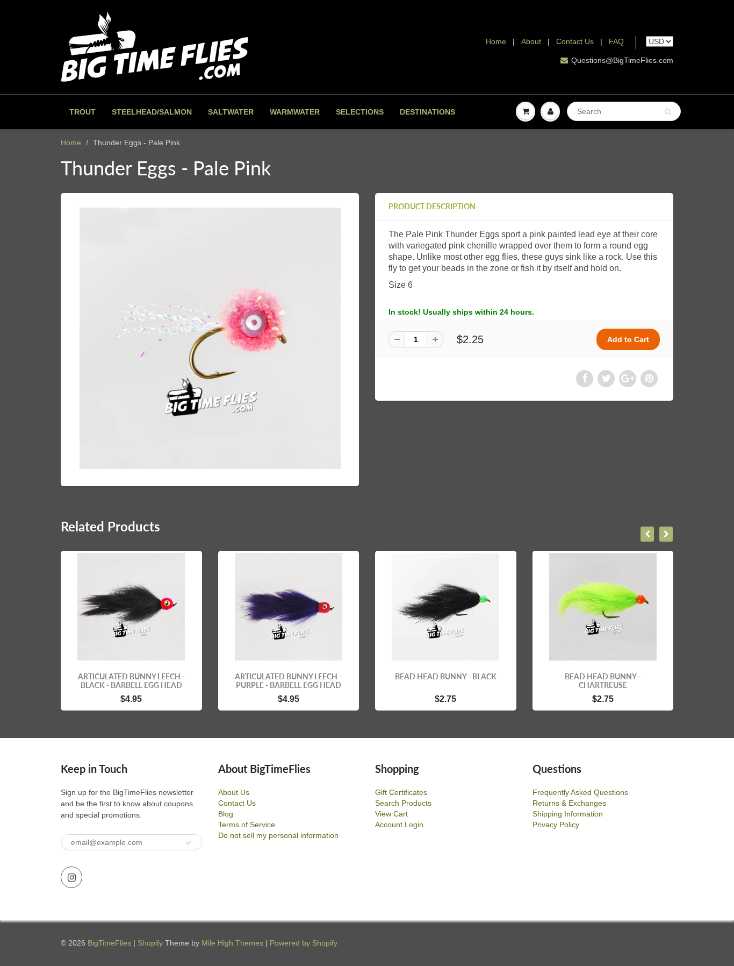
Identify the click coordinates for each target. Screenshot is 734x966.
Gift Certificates (401, 792)
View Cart (391, 813)
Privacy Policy (555, 824)
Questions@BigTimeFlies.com (622, 60)
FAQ (616, 41)
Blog (225, 813)
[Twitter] (606, 378)
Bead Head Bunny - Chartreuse (603, 681)
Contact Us (575, 41)
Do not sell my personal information (278, 835)
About (532, 41)
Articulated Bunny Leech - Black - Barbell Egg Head (131, 681)
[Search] (667, 111)
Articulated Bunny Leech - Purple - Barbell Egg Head (288, 681)
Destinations (427, 112)
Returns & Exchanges (569, 803)
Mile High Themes (232, 943)
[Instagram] (71, 877)
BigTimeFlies (109, 943)
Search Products (403, 803)
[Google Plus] (627, 378)
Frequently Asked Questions (580, 792)
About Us (233, 792)
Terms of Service (246, 824)
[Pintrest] (649, 378)
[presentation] (647, 534)
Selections (360, 112)
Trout (82, 112)
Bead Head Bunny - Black (445, 676)
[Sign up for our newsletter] (188, 842)
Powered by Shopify (303, 943)
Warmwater (295, 112)
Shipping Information (567, 813)
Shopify (150, 943)
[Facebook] (584, 378)
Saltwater (231, 112)
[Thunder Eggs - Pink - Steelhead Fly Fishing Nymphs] (210, 338)
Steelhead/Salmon (152, 112)
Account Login (399, 824)
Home (496, 41)
